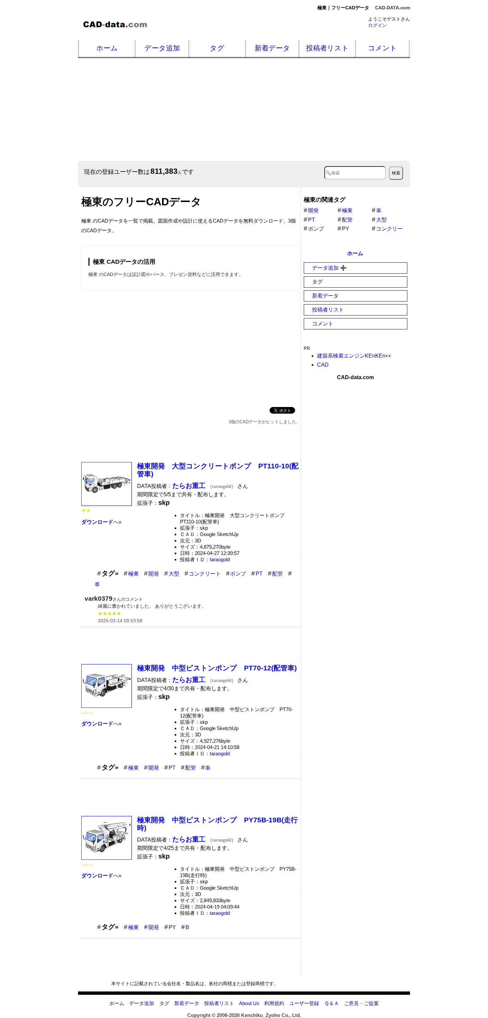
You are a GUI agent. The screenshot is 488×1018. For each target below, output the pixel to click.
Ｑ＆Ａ (331, 1003)
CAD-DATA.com (392, 7)
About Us (249, 1003)
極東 (133, 574)
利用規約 (274, 1003)
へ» (101, 522)
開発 (153, 574)
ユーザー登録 (304, 1003)
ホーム (107, 48)
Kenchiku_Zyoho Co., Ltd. (271, 1015)
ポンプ (238, 574)
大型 (174, 574)
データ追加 (162, 48)
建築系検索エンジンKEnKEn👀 (354, 356)
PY (172, 927)
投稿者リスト (327, 48)
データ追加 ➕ (329, 268)
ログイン (377, 25)
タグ (217, 48)
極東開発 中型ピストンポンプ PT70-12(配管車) (217, 668)
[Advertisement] (277, 109)
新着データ (272, 48)
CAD (323, 365)
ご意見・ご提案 (361, 1003)
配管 (277, 574)
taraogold (220, 559)
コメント (382, 48)
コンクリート (205, 574)
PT (259, 574)
